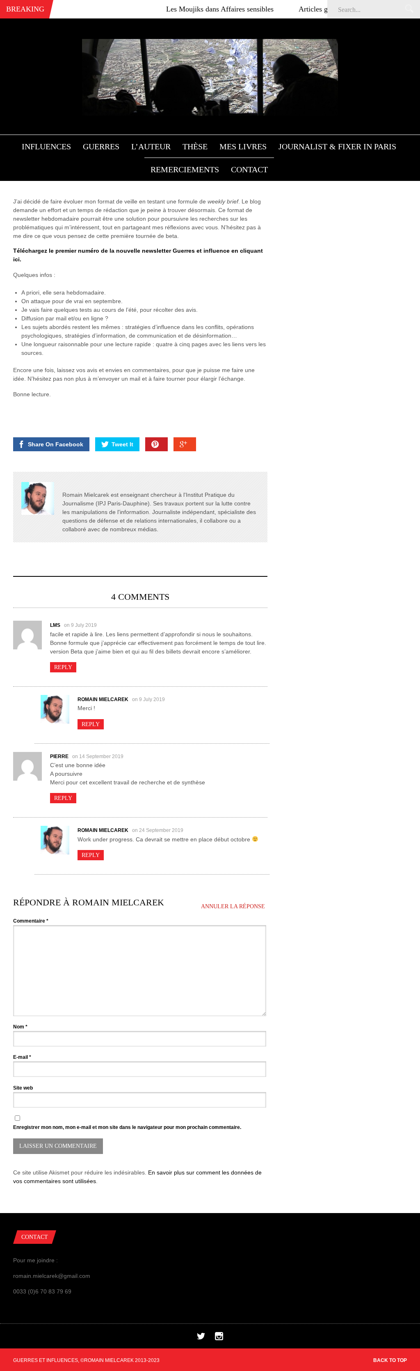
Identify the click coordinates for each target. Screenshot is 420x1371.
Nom (20, 1027)
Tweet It (122, 444)
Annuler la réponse (233, 906)
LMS (55, 625)
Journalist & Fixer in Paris (337, 146)
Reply (63, 667)
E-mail (22, 1057)
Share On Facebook (55, 444)
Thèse (195, 146)
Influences (46, 146)
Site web (23, 1088)
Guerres (101, 146)
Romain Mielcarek (103, 699)
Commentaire (30, 921)
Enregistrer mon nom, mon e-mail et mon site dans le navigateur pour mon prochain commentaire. (127, 1127)
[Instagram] (219, 1338)
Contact (249, 169)
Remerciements (185, 169)
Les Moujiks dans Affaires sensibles (199, 9)
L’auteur (151, 146)
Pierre (59, 756)
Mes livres (243, 146)
